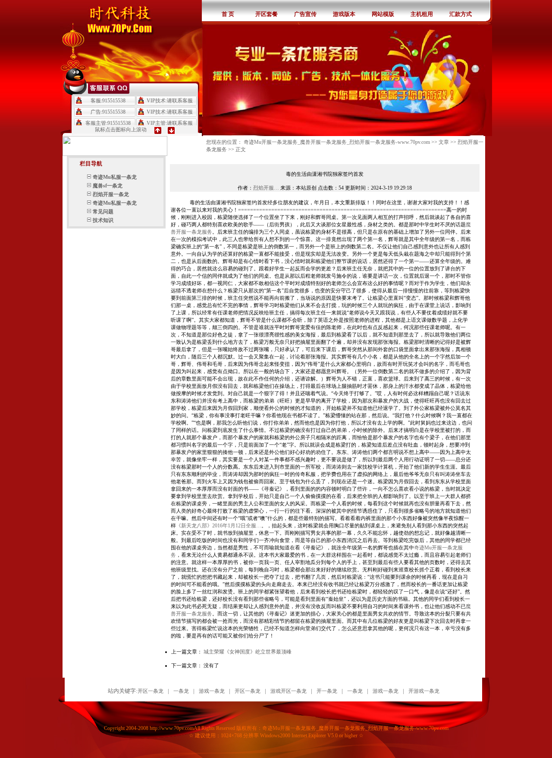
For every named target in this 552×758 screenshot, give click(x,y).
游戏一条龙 (212, 691)
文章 (444, 142)
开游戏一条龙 (423, 691)
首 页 (228, 14)
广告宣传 (305, 14)
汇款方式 (460, 14)
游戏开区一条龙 (288, 691)
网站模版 (383, 14)
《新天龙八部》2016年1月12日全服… (218, 526)
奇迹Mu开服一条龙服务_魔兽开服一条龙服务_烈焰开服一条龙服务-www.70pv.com (337, 142)
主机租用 (422, 14)
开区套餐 (266, 14)
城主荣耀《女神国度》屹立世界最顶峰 (248, 652)
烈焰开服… (266, 188)
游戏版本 (344, 14)
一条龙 (181, 691)
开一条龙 (327, 691)
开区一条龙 (150, 691)
